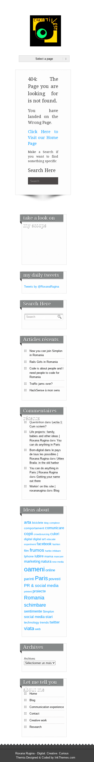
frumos (37, 550)
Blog (56, 490)
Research (36, 727)
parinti (29, 579)
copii (28, 533)
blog (46, 522)
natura (46, 561)
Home (33, 693)
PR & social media (41, 585)
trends (44, 622)
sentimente (33, 611)
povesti (55, 579)
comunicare (54, 528)
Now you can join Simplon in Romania (46, 353)
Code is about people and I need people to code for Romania (46, 373)
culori (54, 534)
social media (34, 617)
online (50, 570)
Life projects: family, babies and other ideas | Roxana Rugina (45, 436)
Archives (29, 658)
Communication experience (47, 707)
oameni (34, 569)
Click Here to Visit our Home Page (43, 137)
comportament (34, 528)
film (26, 550)
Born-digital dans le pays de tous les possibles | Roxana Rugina (45, 454)
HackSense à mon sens (45, 390)
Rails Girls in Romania (44, 361)
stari (49, 617)
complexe (54, 522)
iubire (39, 556)
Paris (41, 578)
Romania (34, 597)
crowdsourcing (41, 534)
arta (27, 522)
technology (31, 622)
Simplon (48, 611)
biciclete (37, 522)
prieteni (28, 591)
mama (48, 556)
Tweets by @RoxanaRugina (41, 286)
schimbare (35, 605)
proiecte (39, 591)
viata (29, 628)
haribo (48, 551)
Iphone (29, 556)
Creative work (38, 720)
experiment (30, 544)
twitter (55, 622)
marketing (32, 561)
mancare (58, 556)
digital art (39, 539)
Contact (34, 713)
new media (58, 561)
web (38, 629)
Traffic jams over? (41, 383)
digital (28, 539)
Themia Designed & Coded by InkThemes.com (45, 757)
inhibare (56, 551)
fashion (56, 544)
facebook (44, 544)
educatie (51, 539)
